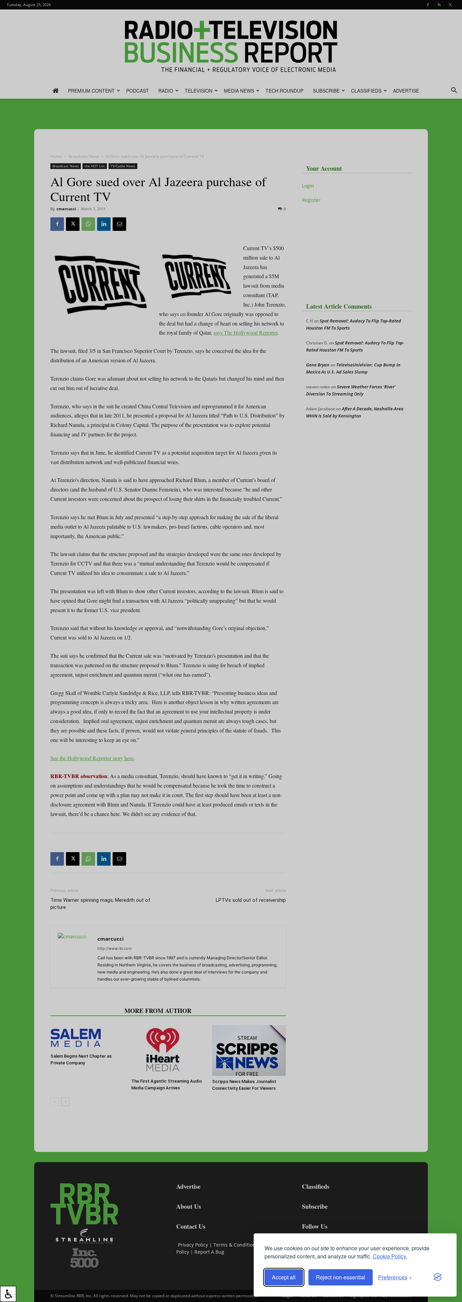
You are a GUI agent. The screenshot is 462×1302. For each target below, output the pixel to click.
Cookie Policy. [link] (390, 1256)
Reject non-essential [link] (340, 1277)
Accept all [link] (284, 1277)
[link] (8, 1294)
